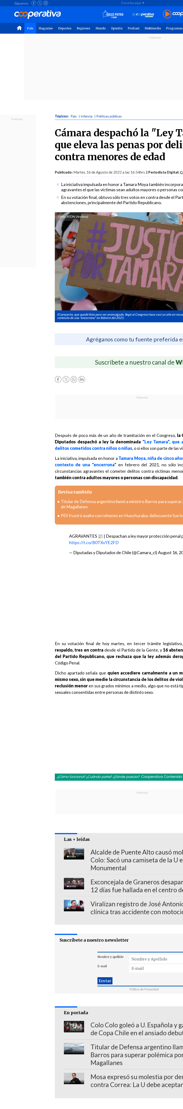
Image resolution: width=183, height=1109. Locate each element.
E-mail (102, 966)
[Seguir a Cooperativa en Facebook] (33, 3)
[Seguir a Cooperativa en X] (39, 3)
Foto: (62, 216)
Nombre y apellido (110, 957)
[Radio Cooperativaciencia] (143, 14)
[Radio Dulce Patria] (112, 14)
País (30, 28)
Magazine (46, 28)
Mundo (101, 28)
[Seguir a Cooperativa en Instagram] (45, 3)
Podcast (133, 28)
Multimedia (153, 28)
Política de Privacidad (144, 989)
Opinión (116, 28)
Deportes (64, 28)
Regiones (83, 28)
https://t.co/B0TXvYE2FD (94, 542)
